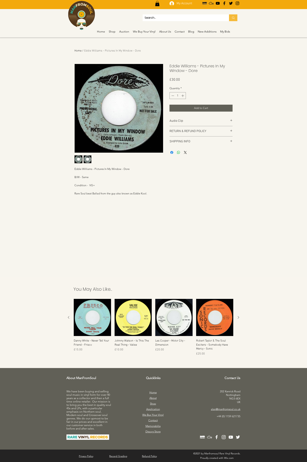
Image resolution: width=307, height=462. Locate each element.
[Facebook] (224, 3)
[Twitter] (230, 3)
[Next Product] (238, 317)
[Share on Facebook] (172, 152)
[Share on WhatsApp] (178, 152)
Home (78, 51)
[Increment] (183, 95)
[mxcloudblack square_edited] (211, 3)
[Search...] (233, 17)
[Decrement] (172, 95)
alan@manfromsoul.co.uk (225, 409)
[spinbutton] (178, 95)
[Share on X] (185, 152)
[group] (153, 327)
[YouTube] (217, 3)
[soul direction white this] (202, 437)
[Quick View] (92, 317)
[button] (157, 3)
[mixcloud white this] (209, 437)
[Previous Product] (68, 317)
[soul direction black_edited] (204, 3)
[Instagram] (237, 3)
